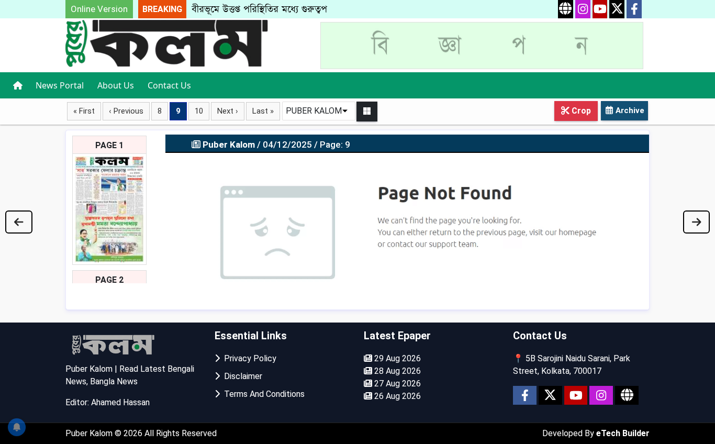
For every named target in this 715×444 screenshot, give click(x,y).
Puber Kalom (90, 433)
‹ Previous (126, 111)
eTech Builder (623, 433)
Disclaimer (241, 376)
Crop (580, 111)
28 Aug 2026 (396, 371)
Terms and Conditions (262, 394)
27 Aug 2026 (396, 384)
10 (199, 111)
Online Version (99, 9)
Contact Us (169, 85)
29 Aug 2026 (396, 358)
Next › (227, 111)
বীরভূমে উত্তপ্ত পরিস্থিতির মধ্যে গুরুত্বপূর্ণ (262, 9)
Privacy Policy (248, 358)
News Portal (60, 85)
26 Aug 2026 (396, 396)
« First (84, 111)
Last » (263, 111)
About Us (115, 85)
